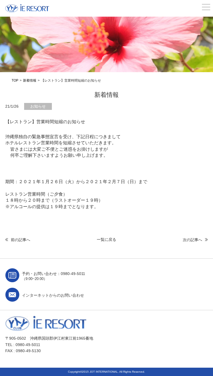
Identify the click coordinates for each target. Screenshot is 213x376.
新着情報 (29, 80)
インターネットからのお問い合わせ (53, 295)
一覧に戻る (106, 239)
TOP (15, 80)
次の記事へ (192, 240)
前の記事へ (20, 240)
